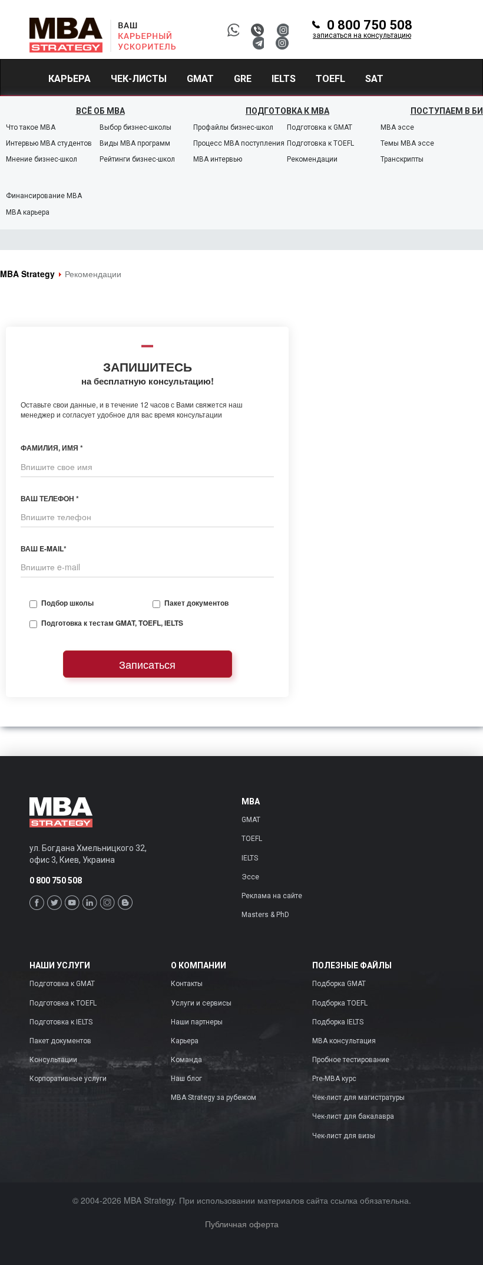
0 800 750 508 (362, 29)
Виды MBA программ (135, 143)
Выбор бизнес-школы (135, 127)
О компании (198, 965)
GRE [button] (243, 78)
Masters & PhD (265, 915)
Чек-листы (139, 78)
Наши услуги (59, 965)
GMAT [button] (200, 78)
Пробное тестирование (350, 1060)
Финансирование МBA (44, 196)
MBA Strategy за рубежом (213, 1097)
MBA (251, 801)
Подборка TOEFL (340, 1003)
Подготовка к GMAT (319, 127)
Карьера (69, 78)
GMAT (251, 820)
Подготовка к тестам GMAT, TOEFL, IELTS (112, 623)
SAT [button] (374, 78)
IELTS (250, 858)
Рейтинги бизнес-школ (137, 159)
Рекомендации (312, 159)
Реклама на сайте (272, 896)
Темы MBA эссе (407, 143)
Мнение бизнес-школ (41, 159)
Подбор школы (67, 603)
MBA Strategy (27, 274)
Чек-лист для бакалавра (353, 1116)
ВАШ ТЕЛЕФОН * (50, 499)
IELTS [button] (284, 78)
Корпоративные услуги (68, 1079)
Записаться (147, 664)
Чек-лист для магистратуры (358, 1097)
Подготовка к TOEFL (320, 143)
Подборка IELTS (337, 1022)
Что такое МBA (30, 127)
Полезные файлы (352, 965)
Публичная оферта (242, 1224)
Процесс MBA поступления (238, 143)
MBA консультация (344, 1041)
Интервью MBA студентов (49, 143)
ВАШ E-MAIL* (44, 549)
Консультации (53, 1060)
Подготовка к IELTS (60, 1022)
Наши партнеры (197, 1022)
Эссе (250, 877)
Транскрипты (402, 159)
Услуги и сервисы (201, 1003)
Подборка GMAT (339, 984)
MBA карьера (27, 212)
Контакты (187, 984)
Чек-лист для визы (343, 1136)
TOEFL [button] (330, 78)
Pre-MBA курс (334, 1079)
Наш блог (186, 1079)
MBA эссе (397, 127)
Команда (186, 1060)
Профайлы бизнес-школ (233, 127)
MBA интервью (217, 159)
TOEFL (252, 838)
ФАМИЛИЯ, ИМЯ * (52, 448)
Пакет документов (196, 603)
